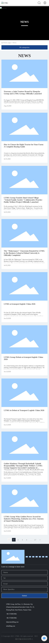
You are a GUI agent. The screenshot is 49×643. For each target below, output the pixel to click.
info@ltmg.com (10, 626)
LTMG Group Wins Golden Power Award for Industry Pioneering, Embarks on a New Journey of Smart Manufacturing (24, 519)
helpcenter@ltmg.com (12, 622)
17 (35, 540)
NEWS (24, 21)
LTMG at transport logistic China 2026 (19, 304)
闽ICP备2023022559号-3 (24, 639)
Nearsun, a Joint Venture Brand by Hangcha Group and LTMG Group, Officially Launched (23, 92)
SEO (36, 636)
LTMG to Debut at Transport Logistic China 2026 (24, 410)
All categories (24, 47)
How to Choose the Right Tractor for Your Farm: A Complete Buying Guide (24, 146)
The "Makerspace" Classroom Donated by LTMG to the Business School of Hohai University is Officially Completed (24, 253)
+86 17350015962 (11, 614)
